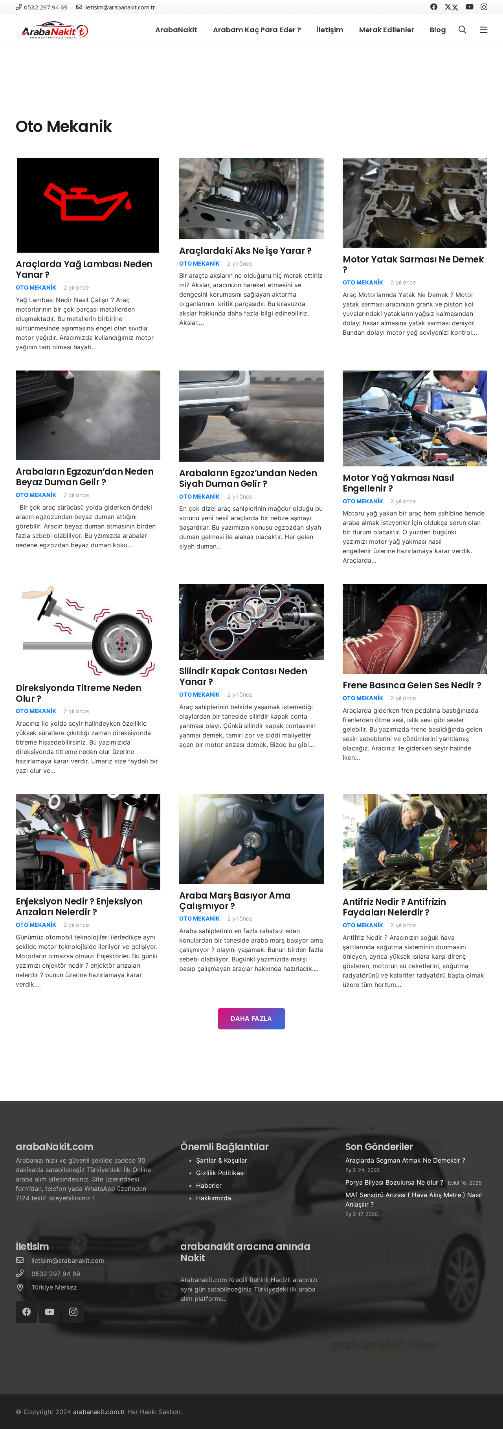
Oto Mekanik (36, 287)
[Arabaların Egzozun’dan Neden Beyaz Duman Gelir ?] (88, 375)
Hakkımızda (213, 1198)
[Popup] (483, 30)
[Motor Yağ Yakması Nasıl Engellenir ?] (415, 375)
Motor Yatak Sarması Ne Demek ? (413, 264)
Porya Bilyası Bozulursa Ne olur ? (394, 1182)
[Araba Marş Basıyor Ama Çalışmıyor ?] (251, 799)
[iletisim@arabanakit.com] (23, 1260)
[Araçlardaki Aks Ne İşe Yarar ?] (251, 163)
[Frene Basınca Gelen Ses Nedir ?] (415, 589)
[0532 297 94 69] (23, 1274)
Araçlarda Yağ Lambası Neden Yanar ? (84, 269)
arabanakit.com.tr (99, 1412)
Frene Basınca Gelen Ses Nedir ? (412, 685)
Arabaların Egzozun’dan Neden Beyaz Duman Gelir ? (84, 476)
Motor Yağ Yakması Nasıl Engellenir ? (398, 483)
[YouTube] (470, 6)
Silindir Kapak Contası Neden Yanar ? (243, 676)
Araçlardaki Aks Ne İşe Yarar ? (245, 250)
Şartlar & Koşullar (221, 1160)
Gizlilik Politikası (220, 1173)
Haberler (209, 1185)
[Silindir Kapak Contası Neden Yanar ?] (251, 589)
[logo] (55, 30)
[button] (462, 30)
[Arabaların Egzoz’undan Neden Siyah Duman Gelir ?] (251, 375)
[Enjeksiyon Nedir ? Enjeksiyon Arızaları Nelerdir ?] (88, 799)
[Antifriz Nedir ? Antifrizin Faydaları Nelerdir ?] (415, 799)
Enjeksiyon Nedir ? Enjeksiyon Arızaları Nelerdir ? (79, 906)
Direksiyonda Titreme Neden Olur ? (78, 693)
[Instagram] (484, 7)
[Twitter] (451, 7)
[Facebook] (433, 6)
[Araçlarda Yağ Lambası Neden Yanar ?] (88, 163)
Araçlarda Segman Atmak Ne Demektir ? (405, 1160)
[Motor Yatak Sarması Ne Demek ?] (415, 163)
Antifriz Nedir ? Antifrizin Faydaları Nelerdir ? (394, 907)
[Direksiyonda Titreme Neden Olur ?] (88, 589)
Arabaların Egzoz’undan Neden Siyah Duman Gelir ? (248, 478)
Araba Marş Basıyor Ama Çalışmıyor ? (234, 900)
